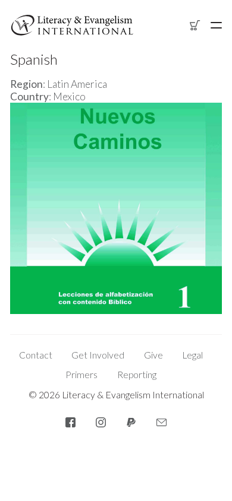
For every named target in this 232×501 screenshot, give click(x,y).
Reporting (136, 374)
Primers (81, 374)
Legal (192, 355)
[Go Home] (72, 25)
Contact (35, 355)
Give (153, 355)
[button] (216, 25)
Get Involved (97, 355)
